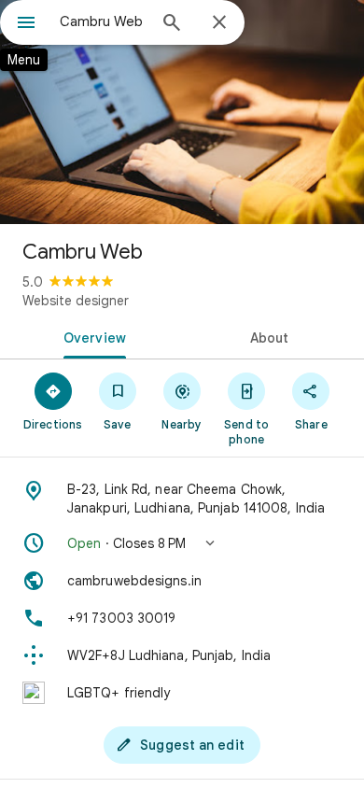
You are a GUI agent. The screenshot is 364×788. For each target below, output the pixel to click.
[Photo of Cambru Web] (182, 112)
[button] (182, 543)
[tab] (91, 336)
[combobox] (103, 21)
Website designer (75, 300)
